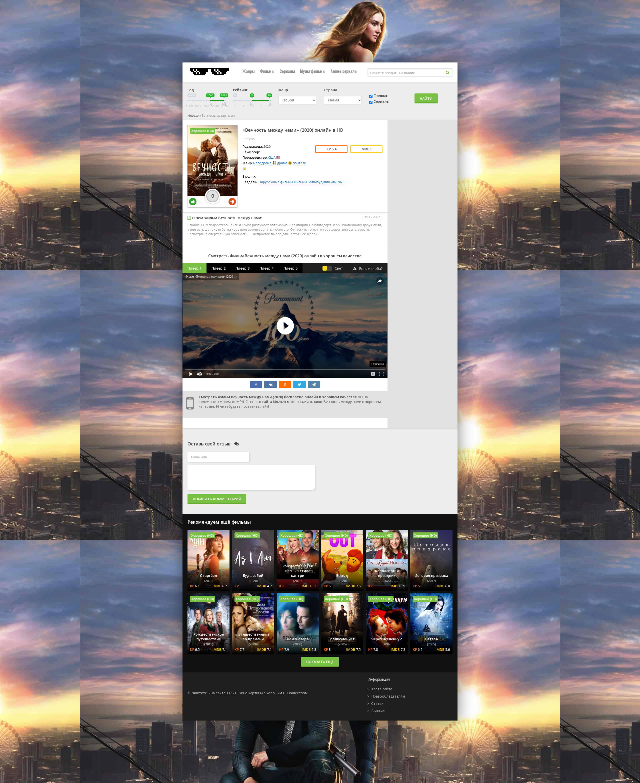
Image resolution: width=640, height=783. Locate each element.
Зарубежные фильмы (276, 182)
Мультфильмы (313, 71)
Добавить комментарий (216, 498)
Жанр (283, 89)
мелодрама (262, 163)
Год (191, 89)
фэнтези (299, 163)
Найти (426, 98)
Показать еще (320, 661)
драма (282, 163)
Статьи (377, 703)
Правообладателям (388, 696)
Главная (378, 710)
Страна (330, 89)
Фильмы (267, 71)
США (272, 157)
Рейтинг (240, 89)
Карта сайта (381, 689)
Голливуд (315, 182)
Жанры (248, 71)
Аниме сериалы (344, 71)
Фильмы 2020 (333, 182)
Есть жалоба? (370, 268)
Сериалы (287, 71)
